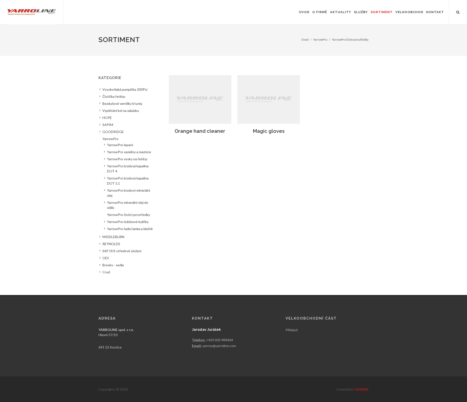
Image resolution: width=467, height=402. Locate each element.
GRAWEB (361, 389)
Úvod (304, 39)
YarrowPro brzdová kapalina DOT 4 (128, 168)
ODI (105, 258)
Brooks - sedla (113, 265)
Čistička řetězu (113, 96)
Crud (106, 272)
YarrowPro (320, 39)
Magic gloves (269, 131)
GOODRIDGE (113, 132)
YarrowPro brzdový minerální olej (128, 192)
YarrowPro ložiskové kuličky (128, 222)
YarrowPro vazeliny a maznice (129, 152)
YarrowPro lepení (120, 145)
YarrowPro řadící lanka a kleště (130, 229)
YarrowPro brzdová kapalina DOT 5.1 (128, 180)
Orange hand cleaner (200, 131)
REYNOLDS (111, 244)
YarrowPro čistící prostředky (350, 39)
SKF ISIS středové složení (121, 251)
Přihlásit (292, 330)
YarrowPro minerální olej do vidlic (127, 205)
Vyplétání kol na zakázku (120, 110)
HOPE (107, 118)
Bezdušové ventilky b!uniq (122, 103)
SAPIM (107, 125)
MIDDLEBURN (113, 237)
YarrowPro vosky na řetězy (127, 159)
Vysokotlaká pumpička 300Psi (124, 89)
